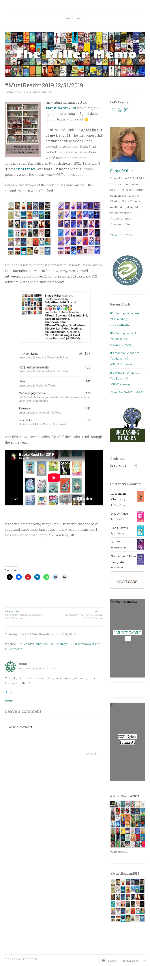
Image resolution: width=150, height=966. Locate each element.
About (80, 18)
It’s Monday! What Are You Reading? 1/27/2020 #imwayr (84, 615)
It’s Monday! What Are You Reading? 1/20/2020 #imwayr (24, 615)
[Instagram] (126, 110)
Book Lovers (119, 528)
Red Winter (118, 542)
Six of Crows (24, 169)
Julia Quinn (118, 568)
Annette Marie (120, 548)
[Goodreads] (113, 110)
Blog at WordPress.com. (21, 959)
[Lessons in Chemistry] (140, 500)
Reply (9, 701)
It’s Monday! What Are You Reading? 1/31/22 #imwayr (124, 378)
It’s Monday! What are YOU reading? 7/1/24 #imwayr (124, 319)
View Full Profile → (123, 235)
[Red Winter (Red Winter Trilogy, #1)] (140, 549)
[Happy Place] (140, 520)
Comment (90, 753)
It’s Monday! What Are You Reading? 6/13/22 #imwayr (124, 358)
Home (69, 18)
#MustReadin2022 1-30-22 (127, 392)
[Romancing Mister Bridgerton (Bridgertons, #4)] (140, 564)
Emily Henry (119, 519)
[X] (120, 110)
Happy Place (119, 513)
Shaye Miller (42, 92)
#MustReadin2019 (61, 108)
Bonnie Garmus (120, 505)
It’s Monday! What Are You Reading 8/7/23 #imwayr (124, 338)
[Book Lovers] (140, 534)
